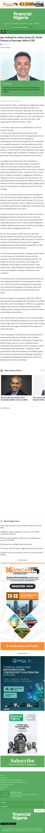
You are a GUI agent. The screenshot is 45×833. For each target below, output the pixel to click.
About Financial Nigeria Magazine (11, 780)
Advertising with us (6, 784)
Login (30, 23)
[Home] (22, 20)
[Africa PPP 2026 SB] (22, 650)
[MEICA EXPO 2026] (22, 710)
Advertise (15, 23)
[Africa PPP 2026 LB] (22, 6)
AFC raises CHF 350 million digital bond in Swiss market (21, 548)
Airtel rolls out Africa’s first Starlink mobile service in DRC (14, 398)
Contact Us (3, 787)
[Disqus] (22, 437)
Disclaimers (38, 830)
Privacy (30, 830)
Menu (3, 31)
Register (36, 23)
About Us (7, 23)
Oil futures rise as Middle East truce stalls (16, 544)
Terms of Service (20, 830)
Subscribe (23, 23)
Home (2, 775)
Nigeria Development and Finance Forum (13, 782)
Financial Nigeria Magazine (22, 762)
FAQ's (2, 789)
